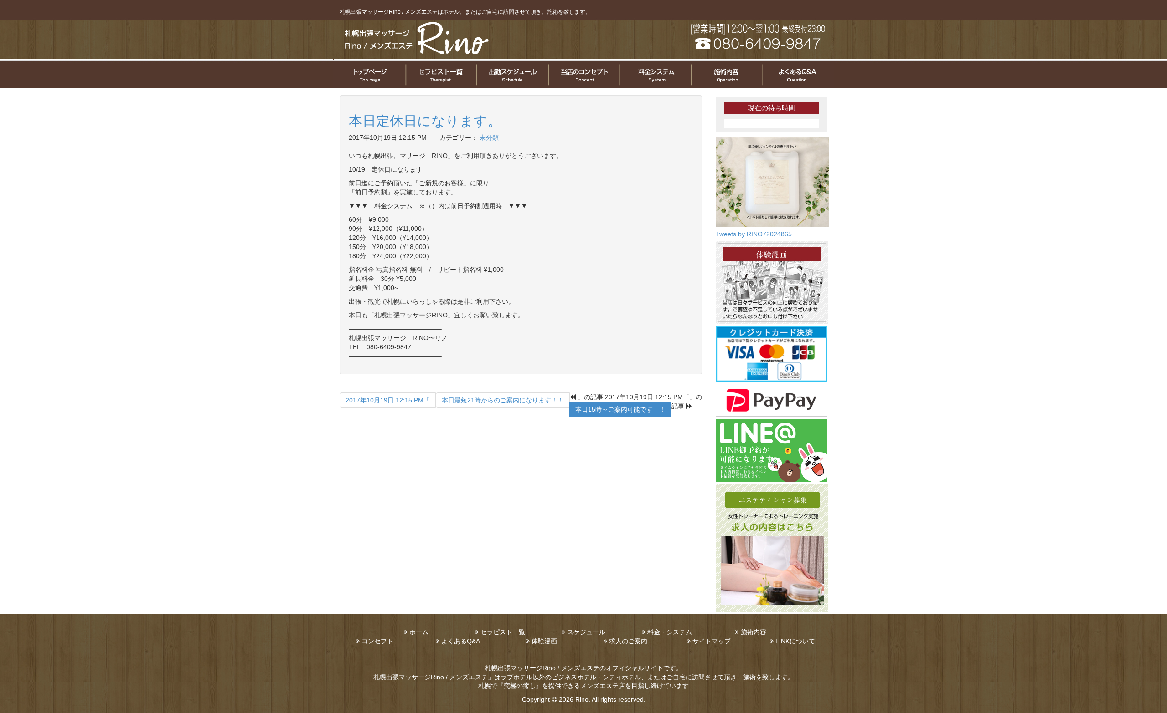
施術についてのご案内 (726, 74)
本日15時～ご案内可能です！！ (620, 409)
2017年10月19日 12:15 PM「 (388, 400)
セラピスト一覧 (440, 74)
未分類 (489, 137)
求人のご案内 (628, 641)
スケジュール (586, 632)
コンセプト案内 (583, 74)
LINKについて (795, 641)
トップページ (369, 74)
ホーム (419, 632)
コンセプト (377, 641)
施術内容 (753, 632)
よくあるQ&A (460, 641)
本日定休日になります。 (425, 120)
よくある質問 (798, 74)
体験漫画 (544, 641)
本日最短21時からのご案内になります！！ (503, 400)
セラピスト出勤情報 (512, 74)
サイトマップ (711, 641)
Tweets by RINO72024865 (754, 234)
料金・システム (669, 632)
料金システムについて (654, 74)
